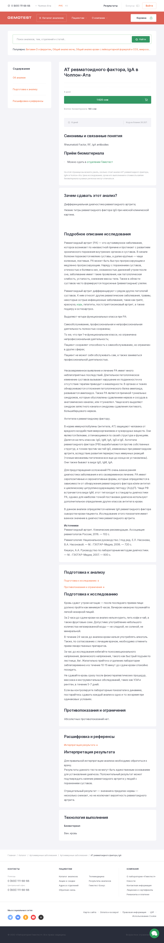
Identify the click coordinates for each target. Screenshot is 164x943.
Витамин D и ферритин (38, 49)
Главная (12, 855)
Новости (131, 881)
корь (79, 304)
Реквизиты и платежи (138, 894)
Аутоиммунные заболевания (43, 855)
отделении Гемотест (100, 162)
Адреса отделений (68, 885)
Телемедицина (96, 876)
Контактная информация (139, 885)
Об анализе (19, 77)
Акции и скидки (67, 881)
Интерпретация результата (79, 745)
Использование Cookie (144, 916)
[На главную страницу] (19, 18)
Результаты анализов (100, 881)
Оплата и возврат (109, 912)
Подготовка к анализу (25, 89)
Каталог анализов (68, 876)
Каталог (22, 855)
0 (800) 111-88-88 (20, 5)
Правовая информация (134, 912)
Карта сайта (89, 912)
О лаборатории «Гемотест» (141, 876)
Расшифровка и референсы (28, 101)
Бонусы (130, 5)
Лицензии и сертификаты (140, 890)
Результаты (111, 5)
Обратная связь (67, 890)
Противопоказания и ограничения (83, 587)
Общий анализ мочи (64, 49)
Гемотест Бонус (97, 885)
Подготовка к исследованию (80, 580)
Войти (149, 5)
